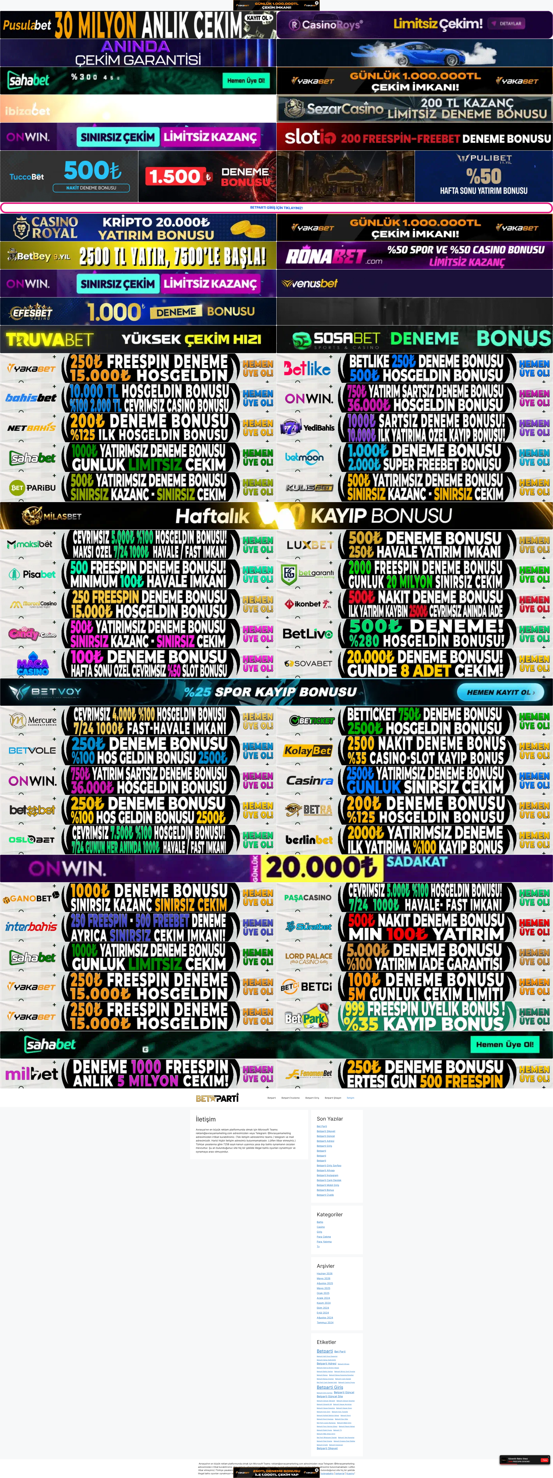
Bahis (320, 1222)
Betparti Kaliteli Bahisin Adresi (328, 1415)
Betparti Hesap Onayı (344, 1408)
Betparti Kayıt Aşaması (325, 1419)
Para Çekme (324, 1236)
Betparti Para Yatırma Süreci (327, 1426)
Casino (321, 1227)
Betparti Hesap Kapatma (326, 1408)
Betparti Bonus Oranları (325, 1379)
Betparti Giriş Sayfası (329, 1165)
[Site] (138, 368)
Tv (318, 1246)
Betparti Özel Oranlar (324, 1441)
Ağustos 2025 (325, 1283)
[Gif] (276, 515)
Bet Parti (322, 1126)
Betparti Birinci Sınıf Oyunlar (344, 1371)
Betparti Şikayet (333, 1097)
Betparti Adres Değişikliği (326, 1360)
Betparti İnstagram (327, 1175)
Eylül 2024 (323, 1312)
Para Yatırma (324, 1241)
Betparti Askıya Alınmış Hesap (328, 1368)
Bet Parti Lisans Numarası (326, 1423)
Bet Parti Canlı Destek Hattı (327, 1382)
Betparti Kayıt (346, 1415)
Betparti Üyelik (325, 1195)
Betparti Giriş (312, 1097)
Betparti (272, 1097)
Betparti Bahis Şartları (325, 1371)
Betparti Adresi (325, 1141)
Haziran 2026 (325, 1273)
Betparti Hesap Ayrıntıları (342, 1404)
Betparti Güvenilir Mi (324, 1404)
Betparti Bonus (325, 1190)
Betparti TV (337, 1430)
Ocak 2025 (323, 1293)
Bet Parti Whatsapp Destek (327, 1437)
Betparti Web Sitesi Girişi (326, 1434)
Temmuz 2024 (325, 1322)
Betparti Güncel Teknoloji (326, 1401)
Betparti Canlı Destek (329, 1180)
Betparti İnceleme (291, 1097)
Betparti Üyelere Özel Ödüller (344, 1441)
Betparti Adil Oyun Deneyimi (327, 1356)
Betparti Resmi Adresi (347, 1426)
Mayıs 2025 (323, 1288)
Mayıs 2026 (323, 1278)
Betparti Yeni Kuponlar (346, 1437)
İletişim (350, 1097)
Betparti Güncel (326, 1136)
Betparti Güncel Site (330, 1396)
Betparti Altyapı (326, 1170)
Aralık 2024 (323, 1298)
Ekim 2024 (323, 1307)
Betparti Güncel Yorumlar (346, 1401)
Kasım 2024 (324, 1303)
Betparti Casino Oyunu (346, 1382)
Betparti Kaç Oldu (341, 1419)
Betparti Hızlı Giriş (323, 1412)
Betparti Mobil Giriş (328, 1185)
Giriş (319, 1231)
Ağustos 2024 (325, 1317)
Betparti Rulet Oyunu (324, 1430)
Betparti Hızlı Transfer (340, 1412)
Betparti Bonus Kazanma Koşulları (341, 1375)
